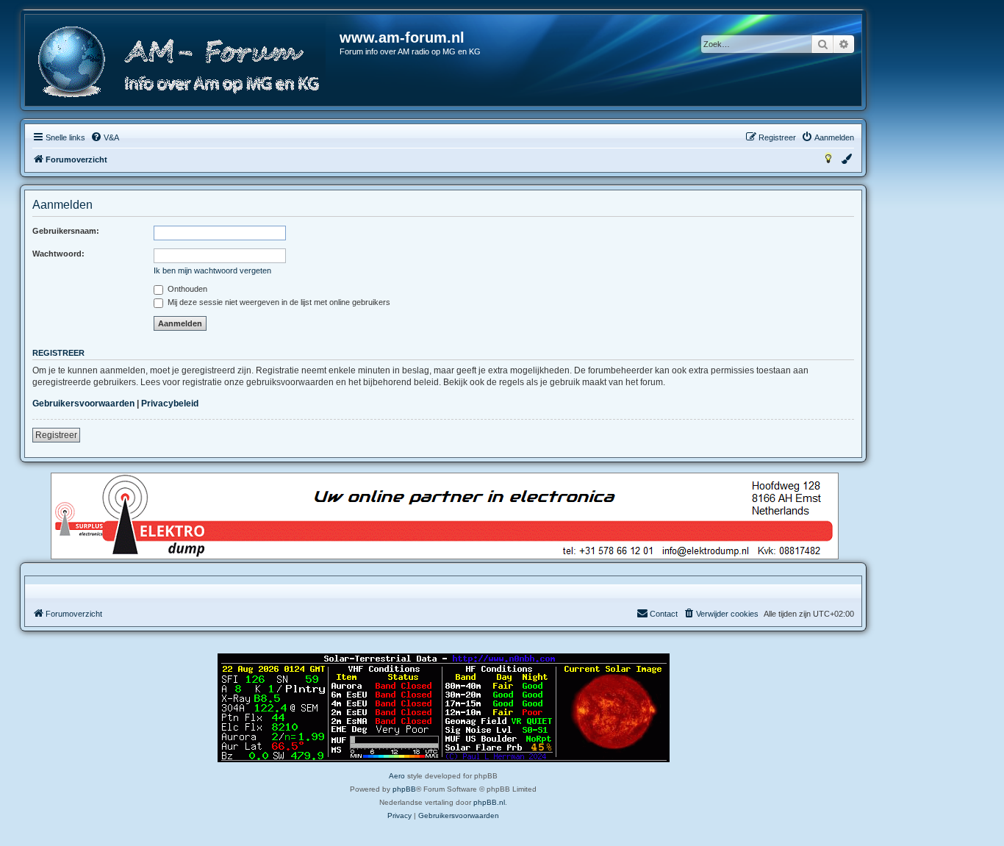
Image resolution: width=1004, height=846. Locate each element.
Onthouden (186, 288)
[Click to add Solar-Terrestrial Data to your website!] (444, 707)
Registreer (56, 435)
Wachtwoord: (58, 253)
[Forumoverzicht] (183, 62)
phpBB (404, 789)
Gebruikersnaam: (65, 230)
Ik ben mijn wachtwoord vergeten (212, 270)
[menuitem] (104, 137)
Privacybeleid (169, 403)
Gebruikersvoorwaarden (83, 403)
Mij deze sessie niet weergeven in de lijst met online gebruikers (277, 302)
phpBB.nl (489, 802)
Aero (397, 776)
